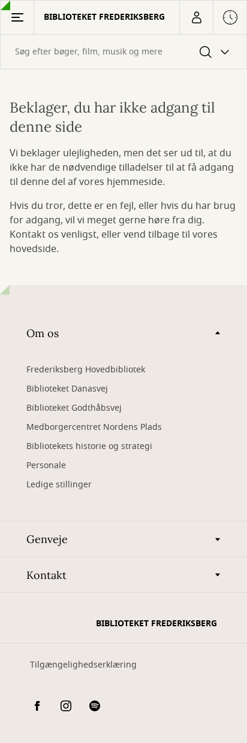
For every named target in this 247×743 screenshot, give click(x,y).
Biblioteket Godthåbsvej (74, 408)
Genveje (47, 539)
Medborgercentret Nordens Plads (94, 427)
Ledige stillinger (59, 484)
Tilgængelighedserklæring (83, 665)
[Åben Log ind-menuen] (196, 17)
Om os (42, 333)
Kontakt (46, 575)
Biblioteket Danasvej (67, 389)
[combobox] (123, 52)
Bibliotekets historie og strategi (89, 446)
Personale (46, 465)
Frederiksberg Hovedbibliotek (85, 369)
